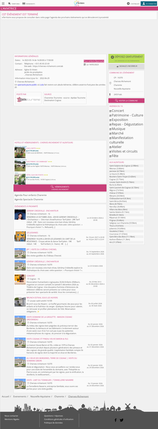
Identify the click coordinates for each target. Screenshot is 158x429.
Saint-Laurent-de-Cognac (120, 187)
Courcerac (113, 234)
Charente (118, 85)
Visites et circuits (125, 151)
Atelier (117, 146)
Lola (42, 84)
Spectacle (100, 61)
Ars (110, 242)
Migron (112, 190)
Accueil (5, 396)
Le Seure (113, 174)
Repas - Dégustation (127, 124)
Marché (118, 133)
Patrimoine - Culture (127, 115)
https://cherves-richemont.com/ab (48, 66)
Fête (115, 155)
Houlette (113, 231)
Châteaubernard (116, 198)
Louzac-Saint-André (117, 182)
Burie (111, 185)
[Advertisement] (79, 37)
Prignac (112, 220)
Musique (118, 128)
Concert (118, 110)
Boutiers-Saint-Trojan (118, 176)
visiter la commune (126, 100)
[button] (126, 58)
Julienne (112, 228)
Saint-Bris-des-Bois (117, 236)
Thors (112, 226)
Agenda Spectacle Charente (29, 199)
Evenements (19, 396)
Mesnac (112, 168)
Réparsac (113, 217)
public (34, 84)
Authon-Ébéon (115, 239)
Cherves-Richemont (122, 81)
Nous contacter (11, 416)
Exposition (120, 119)
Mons (111, 204)
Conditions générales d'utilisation (58, 419)
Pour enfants (90, 61)
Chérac (112, 193)
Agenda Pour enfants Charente (31, 195)
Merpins (113, 196)
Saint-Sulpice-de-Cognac (119, 165)
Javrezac (112, 171)
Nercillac (113, 206)
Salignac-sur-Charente (119, 223)
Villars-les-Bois (115, 209)
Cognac (112, 179)
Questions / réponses (53, 416)
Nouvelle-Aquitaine (122, 88)
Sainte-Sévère (115, 212)
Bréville (112, 215)
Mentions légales (12, 419)
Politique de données (53, 422)
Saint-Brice (114, 201)
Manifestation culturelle (121, 139)
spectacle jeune (24, 84)
